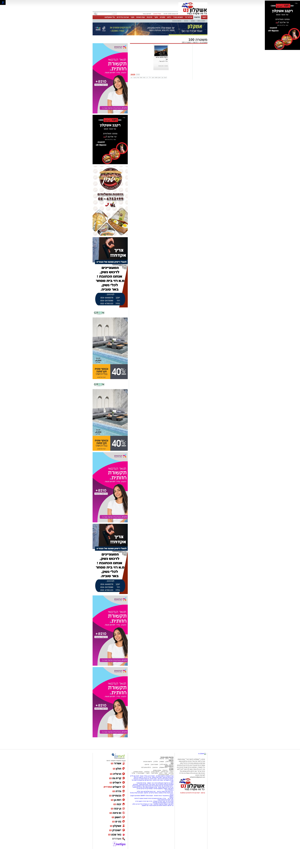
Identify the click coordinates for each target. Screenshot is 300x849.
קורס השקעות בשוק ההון (150, 787)
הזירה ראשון (142, 801)
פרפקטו (146, 793)
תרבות (149, 17)
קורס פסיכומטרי (143, 784)
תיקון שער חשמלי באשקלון (165, 788)
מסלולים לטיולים (168, 784)
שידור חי (188, 17)
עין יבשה (170, 791)
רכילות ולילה (169, 766)
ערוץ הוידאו (165, 772)
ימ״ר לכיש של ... (163, 61)
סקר (156, 17)
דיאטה (171, 786)
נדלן (167, 758)
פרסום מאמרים (160, 776)
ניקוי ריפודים (161, 801)
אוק (159, 77)
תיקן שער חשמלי (168, 804)
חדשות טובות (162, 787)
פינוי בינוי (154, 783)
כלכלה (186, 21)
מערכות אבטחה (157, 802)
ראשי (204, 17)
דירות (166, 790)
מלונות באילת (169, 779)
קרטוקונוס (141, 780)
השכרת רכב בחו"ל (149, 776)
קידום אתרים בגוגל (167, 777)
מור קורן (161, 786)
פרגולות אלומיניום (162, 805)
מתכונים (135, 784)
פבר (134, 77)
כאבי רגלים (140, 791)
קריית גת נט (139, 804)
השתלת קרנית (149, 788)
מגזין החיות (153, 779)
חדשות (197, 17)
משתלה (155, 801)
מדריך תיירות (147, 777)
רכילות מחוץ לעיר (146, 767)
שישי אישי (155, 773)
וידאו (169, 17)
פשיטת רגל (155, 786)
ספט (156, 77)
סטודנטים (167, 800)
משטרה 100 (201, 21)
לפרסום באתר (147, 14)
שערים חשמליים (168, 780)
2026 (138, 74)
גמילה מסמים (163, 793)
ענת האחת (140, 17)
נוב (162, 77)
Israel (151, 795)
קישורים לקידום (153, 793)
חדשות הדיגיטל (138, 777)
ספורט (162, 17)
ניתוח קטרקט (148, 780)
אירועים (147, 764)
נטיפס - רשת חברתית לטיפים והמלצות (192, 793)
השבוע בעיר (178, 17)
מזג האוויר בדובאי (162, 791)
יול (150, 77)
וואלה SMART (144, 795)
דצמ (165, 77)
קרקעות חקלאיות (158, 804)
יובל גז (164, 798)
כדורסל (165, 770)
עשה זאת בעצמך (157, 777)
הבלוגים (147, 772)
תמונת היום (154, 764)
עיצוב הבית (160, 780)
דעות (172, 772)
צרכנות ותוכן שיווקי (166, 757)
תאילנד (155, 788)
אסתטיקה (137, 795)
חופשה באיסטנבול (168, 795)
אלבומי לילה (163, 764)
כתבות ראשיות (138, 772)
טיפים (154, 780)
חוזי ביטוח (153, 791)
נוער (166, 773)
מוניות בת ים (169, 801)
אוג (153, 77)
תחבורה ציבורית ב (163, 774)
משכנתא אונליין (138, 793)
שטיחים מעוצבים (157, 798)
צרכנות (162, 758)
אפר (141, 77)
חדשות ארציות (176, 21)
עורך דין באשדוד (147, 804)
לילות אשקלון (163, 767)
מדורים (171, 773)
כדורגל (171, 770)
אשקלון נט (203, 42)
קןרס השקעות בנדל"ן (138, 786)
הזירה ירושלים (167, 802)
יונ (147, 77)
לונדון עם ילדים (134, 776)
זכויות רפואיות (158, 795)
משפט (193, 21)
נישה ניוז (170, 783)
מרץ (138, 77)
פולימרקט (146, 791)
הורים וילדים (169, 787)
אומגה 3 (140, 798)
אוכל (172, 758)
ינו (131, 77)
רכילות (171, 767)
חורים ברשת (161, 779)
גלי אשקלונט (110, 17)
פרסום (169, 805)
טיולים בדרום (159, 784)
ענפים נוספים (157, 770)
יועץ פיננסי (170, 793)
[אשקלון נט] (202, 753)
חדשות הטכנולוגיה (162, 783)
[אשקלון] (192, 15)
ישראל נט (170, 798)
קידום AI (136, 779)
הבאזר (142, 776)
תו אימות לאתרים (144, 779)
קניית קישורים (169, 776)
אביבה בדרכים (123, 17)
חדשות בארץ (155, 772)
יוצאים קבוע (148, 786)
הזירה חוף (149, 801)
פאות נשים (161, 800)
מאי (144, 77)
